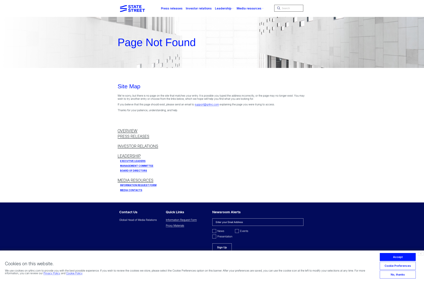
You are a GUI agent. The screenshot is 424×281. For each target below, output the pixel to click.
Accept (398, 257)
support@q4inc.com (207, 104)
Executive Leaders (133, 161)
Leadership (129, 156)
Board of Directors (133, 170)
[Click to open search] (278, 9)
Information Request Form (138, 185)
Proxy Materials (175, 225)
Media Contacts (131, 190)
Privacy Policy (51, 273)
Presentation (224, 236)
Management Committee (136, 165)
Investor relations (138, 146)
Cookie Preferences (398, 265)
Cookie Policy (74, 273)
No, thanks (398, 274)
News (220, 231)
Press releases (133, 136)
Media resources (135, 180)
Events (244, 231)
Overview (127, 130)
